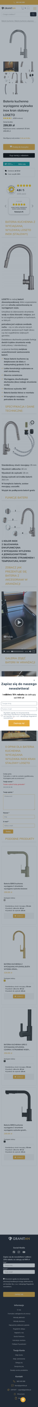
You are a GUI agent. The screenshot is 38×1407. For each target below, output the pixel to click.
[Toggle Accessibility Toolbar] (23, 1399)
